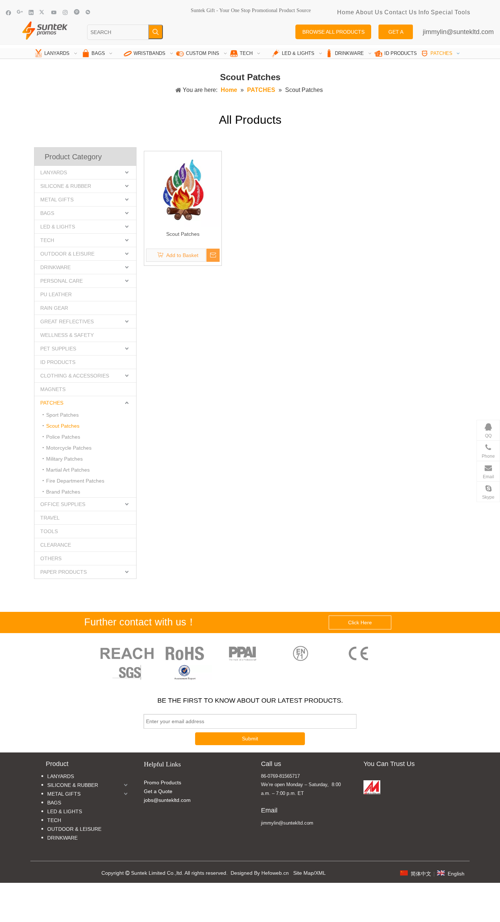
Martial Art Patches (68, 470)
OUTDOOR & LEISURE (67, 254)
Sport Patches (62, 415)
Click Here (360, 622)
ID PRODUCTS (57, 362)
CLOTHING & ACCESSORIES (74, 376)
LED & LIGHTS (57, 227)
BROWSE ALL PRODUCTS (333, 32)
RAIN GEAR (54, 308)
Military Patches (64, 459)
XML (320, 873)
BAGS (47, 213)
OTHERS (50, 558)
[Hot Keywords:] (155, 32)
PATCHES (51, 403)
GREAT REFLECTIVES (67, 321)
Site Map (303, 873)
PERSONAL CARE (61, 281)
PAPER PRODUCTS (63, 572)
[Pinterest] (76, 12)
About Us (369, 12)
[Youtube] (54, 12)
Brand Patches (63, 492)
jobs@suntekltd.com (167, 800)
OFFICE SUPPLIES (62, 504)
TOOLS (49, 531)
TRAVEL (50, 518)
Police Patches (63, 437)
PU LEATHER (56, 294)
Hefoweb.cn (275, 873)
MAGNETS (53, 389)
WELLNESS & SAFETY (67, 335)
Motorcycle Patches (69, 448)
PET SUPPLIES (58, 349)
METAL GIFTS (57, 199)
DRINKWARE (55, 267)
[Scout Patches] (183, 189)
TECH (47, 240)
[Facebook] (8, 12)
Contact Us (400, 12)
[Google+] (20, 12)
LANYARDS (53, 172)
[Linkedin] (31, 12)
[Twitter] (42, 12)
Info (423, 12)
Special (442, 12)
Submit (250, 738)
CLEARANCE (55, 545)
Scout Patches (62, 426)
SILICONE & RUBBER (65, 186)
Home (345, 12)
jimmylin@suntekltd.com (458, 32)
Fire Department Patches (75, 481)
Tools (462, 12)
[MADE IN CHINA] (371, 787)
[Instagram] (65, 12)
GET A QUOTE (396, 34)
